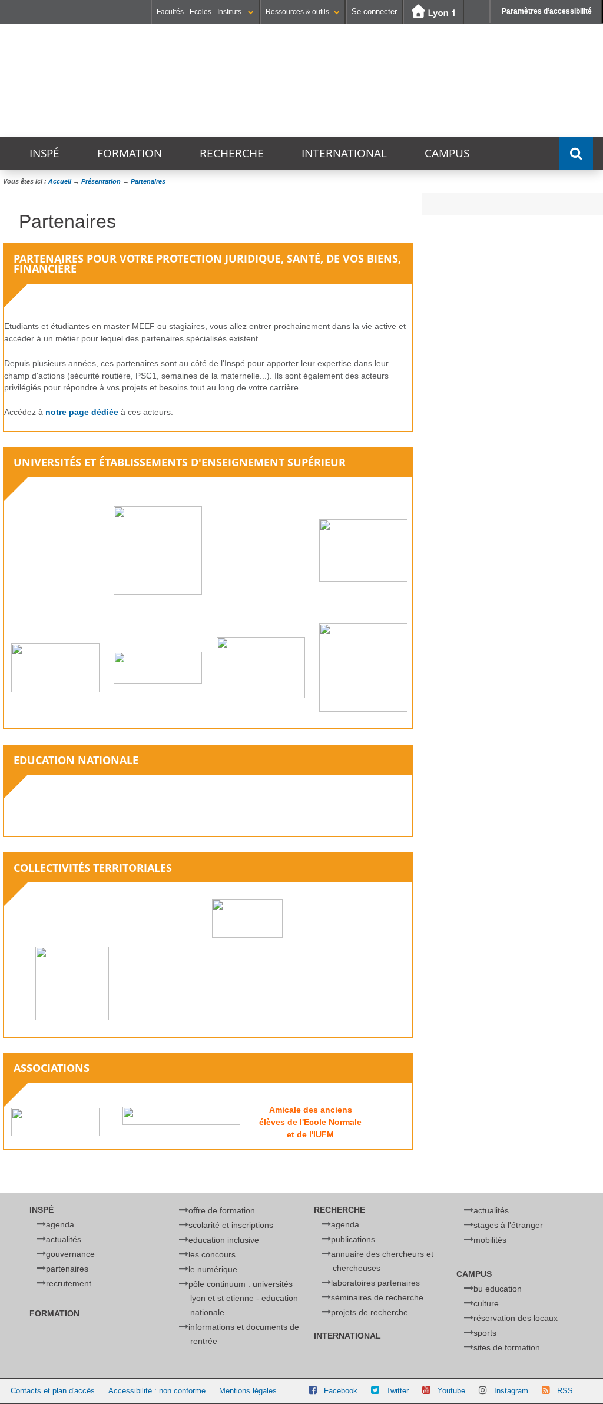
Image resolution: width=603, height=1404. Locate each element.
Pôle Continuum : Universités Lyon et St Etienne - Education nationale (243, 1298)
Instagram (511, 1390)
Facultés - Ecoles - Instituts (200, 12)
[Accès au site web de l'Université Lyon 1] (433, 12)
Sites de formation (506, 1347)
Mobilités (489, 1239)
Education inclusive (223, 1239)
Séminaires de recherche (377, 1297)
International (344, 153)
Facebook (340, 1390)
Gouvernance (70, 1254)
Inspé (44, 153)
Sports (484, 1332)
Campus (447, 153)
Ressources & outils (297, 12)
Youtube (451, 1390)
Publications (353, 1239)
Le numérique (212, 1269)
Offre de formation (221, 1210)
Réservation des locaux (515, 1318)
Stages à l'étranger (508, 1225)
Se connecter (374, 11)
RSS (565, 1390)
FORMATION (129, 153)
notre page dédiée (81, 412)
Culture (486, 1303)
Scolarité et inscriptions (230, 1225)
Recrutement (68, 1283)
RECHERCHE (232, 153)
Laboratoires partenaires (375, 1282)
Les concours (212, 1254)
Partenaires (67, 1268)
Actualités (63, 1239)
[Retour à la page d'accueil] (199, 80)
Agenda (60, 1224)
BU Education (497, 1288)
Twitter (397, 1390)
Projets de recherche (369, 1312)
